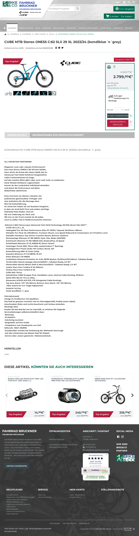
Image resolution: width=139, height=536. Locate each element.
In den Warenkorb (117, 115)
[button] (54, 93)
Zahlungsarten (12, 514)
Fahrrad (12, 28)
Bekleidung (58, 28)
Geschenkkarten (44, 497)
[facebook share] (59, 48)
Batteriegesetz (12, 509)
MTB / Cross (40, 34)
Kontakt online (12, 495)
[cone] (24, 15)
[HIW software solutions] (128, 529)
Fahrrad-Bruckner (104, 529)
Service (128, 28)
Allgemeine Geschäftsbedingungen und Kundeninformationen (20, 498)
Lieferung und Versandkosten (18, 504)
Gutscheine (105, 28)
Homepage (55, 523)
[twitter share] (62, 48)
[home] (4, 27)
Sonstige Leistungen (88, 28)
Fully (51, 34)
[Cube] (24, 12)
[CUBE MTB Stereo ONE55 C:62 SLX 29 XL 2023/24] (30, 73)
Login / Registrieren (77, 495)
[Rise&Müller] (36, 12)
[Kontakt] (133, 2)
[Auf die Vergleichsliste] (109, 67)
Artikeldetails (17, 135)
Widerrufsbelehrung (14, 502)
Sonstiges (71, 28)
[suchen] (78, 8)
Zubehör (46, 28)
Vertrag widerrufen (16, 466)
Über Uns (41, 495)
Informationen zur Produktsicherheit (58, 135)
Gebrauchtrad (26, 28)
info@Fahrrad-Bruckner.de (97, 450)
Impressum (11, 507)
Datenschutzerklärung (15, 511)
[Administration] (134, 529)
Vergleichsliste (75, 497)
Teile (37, 28)
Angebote (118, 28)
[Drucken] (56, 48)
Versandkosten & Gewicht (118, 88)
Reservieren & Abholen (117, 123)
